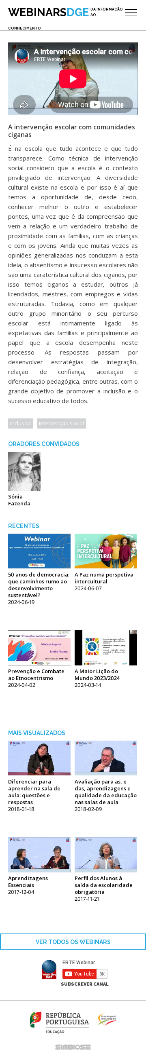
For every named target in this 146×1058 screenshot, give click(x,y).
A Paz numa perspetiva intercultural (104, 578)
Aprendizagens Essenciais (28, 881)
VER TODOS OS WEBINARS (73, 942)
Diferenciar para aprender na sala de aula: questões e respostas (34, 792)
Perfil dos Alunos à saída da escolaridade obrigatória (104, 884)
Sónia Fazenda (19, 500)
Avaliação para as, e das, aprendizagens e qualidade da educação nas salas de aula (106, 792)
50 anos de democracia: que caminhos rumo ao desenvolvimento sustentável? (38, 585)
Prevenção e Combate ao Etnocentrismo (36, 674)
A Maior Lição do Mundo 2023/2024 (97, 674)
